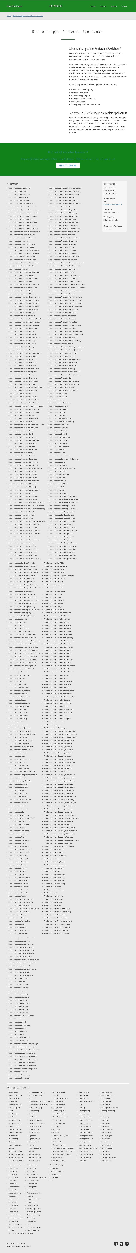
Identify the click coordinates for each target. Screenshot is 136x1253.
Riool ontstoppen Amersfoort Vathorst (22, 235)
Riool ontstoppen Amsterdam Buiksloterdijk (24, 300)
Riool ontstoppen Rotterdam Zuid (55, 715)
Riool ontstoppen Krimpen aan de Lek (22, 771)
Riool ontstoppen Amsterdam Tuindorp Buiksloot (65, 281)
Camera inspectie (14, 1126)
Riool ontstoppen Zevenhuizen (19, 1037)
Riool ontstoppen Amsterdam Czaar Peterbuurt (25, 322)
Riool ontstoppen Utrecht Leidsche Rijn (57, 927)
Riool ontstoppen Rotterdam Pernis (56, 687)
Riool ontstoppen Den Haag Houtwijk (61, 534)
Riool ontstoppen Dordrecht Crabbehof (22, 634)
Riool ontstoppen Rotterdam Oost (56, 678)
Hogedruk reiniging (35, 1108)
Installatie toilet (34, 1129)
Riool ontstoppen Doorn (17, 625)
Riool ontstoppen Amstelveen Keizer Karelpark (25, 250)
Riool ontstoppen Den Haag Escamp (61, 524)
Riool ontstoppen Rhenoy (53, 594)
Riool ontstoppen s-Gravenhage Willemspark (59, 834)
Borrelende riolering (15, 1123)
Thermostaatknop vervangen (37, 1177)
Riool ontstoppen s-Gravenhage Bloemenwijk (59, 740)
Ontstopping (57, 1126)
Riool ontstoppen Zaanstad (18, 1031)
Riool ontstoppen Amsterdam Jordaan (22, 446)
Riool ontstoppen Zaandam (18, 1028)
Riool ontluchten (106, 1145)
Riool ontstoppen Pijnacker (53, 582)
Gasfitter (11, 1148)
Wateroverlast (54, 1168)
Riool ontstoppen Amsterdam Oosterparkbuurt (25, 530)
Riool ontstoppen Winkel (17, 1019)
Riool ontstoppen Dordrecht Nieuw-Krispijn (24, 650)
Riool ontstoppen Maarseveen (19, 846)
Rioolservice (13, 1202)
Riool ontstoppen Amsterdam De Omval (22, 344)
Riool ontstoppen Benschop (58, 415)
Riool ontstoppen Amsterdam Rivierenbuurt (64, 222)
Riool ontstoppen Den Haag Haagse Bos (62, 527)
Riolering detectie (85, 1114)
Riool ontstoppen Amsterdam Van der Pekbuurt (65, 300)
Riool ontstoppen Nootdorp (18, 918)
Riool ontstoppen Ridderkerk (54, 600)
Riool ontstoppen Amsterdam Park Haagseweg (64, 191)
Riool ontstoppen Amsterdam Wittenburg (63, 365)
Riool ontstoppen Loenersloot (19, 821)
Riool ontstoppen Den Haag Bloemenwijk (63, 509)
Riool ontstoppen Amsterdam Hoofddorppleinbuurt (26, 425)
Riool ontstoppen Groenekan (19, 706)
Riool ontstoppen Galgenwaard (19, 691)
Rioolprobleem (14, 1199)
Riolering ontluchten (86, 1136)
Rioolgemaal (13, 1174)
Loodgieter (56, 1095)
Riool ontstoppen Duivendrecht (19, 675)
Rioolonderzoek (14, 1187)
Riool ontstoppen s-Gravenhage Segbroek (58, 809)
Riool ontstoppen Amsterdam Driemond (22, 365)
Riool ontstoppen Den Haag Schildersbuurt (23, 575)
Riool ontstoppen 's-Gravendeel (19, 188)
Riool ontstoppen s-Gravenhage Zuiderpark (59, 846)
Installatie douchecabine (37, 1123)
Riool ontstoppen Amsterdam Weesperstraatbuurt (66, 334)
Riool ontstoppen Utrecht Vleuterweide (22, 963)
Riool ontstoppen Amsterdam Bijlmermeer (23, 294)
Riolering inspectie (85, 1123)
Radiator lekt (57, 1142)
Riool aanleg (105, 1117)
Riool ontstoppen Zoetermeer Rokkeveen (23, 1065)
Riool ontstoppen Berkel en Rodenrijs (61, 422)
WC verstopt (54, 1177)
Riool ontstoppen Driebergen (19, 672)
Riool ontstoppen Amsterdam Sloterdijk (62, 250)
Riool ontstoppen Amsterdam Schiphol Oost (64, 238)
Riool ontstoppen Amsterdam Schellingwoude (64, 228)
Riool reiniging (105, 1154)
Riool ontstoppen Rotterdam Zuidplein (57, 719)
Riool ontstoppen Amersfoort (19, 200)
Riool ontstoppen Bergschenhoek (60, 418)
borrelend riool (14, 1114)
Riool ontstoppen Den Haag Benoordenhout (64, 499)
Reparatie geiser (84, 1092)
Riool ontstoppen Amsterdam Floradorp (22, 384)
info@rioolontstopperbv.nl (113, 204)
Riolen (81, 1104)
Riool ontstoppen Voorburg (18, 994)
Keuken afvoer (34, 1142)
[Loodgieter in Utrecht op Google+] (127, 1243)
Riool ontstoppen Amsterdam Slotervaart (63, 260)
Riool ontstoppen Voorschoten (19, 997)
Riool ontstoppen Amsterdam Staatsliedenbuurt (65, 266)
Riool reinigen (105, 1151)
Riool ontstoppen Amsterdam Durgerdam (23, 372)
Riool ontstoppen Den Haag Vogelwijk (22, 591)
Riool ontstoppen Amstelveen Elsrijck (21, 247)
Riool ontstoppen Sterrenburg (54, 884)
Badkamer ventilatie (15, 1104)
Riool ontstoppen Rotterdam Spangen (57, 700)
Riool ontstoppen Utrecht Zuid (19, 972)
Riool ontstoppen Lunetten (18, 834)
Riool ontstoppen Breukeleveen (59, 446)
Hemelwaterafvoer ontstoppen (39, 1101)
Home (9, 16)
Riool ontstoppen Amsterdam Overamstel (23, 552)
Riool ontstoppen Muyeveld (18, 890)
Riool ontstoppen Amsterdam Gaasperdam (23, 390)
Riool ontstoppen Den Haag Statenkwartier (23, 585)
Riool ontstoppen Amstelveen (19, 241)
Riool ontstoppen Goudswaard (19, 703)
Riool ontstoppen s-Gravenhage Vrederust (58, 824)
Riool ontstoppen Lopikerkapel (19, 831)
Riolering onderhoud (86, 1132)
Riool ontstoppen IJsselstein (18, 765)
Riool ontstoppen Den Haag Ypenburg (22, 607)
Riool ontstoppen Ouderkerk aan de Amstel (59, 575)
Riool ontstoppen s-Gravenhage (55, 728)
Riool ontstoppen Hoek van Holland (21, 740)
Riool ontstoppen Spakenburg (54, 877)
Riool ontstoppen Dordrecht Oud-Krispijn (23, 656)
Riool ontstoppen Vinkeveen (18, 985)
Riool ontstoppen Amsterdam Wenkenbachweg (65, 341)
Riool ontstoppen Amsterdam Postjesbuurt (63, 200)
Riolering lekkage (84, 1129)
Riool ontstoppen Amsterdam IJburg (21, 431)
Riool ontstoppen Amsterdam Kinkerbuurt (23, 462)
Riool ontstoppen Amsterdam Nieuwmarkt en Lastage (27, 509)
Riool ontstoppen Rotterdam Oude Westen (59, 681)
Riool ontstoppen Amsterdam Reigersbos (63, 210)
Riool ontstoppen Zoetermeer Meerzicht (22, 1053)
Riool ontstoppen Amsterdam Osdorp (22, 543)
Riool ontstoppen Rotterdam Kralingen (57, 656)
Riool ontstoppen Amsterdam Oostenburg (23, 527)
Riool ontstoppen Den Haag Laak (60, 540)
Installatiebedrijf (34, 1132)
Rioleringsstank (106, 1101)
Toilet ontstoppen (33, 1180)
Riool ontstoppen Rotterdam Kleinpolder (58, 653)
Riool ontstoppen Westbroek (18, 1012)
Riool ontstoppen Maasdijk (18, 856)
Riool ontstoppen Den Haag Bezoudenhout (63, 502)
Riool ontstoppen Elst (16, 681)
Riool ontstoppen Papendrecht (54, 578)
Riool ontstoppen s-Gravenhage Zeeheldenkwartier (61, 840)
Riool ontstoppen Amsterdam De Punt (22, 350)
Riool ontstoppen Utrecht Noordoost (56, 933)
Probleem (56, 1139)
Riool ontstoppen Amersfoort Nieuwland (23, 222)
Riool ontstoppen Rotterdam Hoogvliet (57, 644)
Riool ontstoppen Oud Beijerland (55, 566)
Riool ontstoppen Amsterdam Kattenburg (23, 459)
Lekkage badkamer (35, 1154)
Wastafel (30, 1233)
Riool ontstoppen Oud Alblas (54, 563)
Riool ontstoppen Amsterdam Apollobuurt (28, 16)
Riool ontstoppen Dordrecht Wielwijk (21, 669)
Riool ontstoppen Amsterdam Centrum (22, 316)
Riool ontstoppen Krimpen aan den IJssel (23, 775)
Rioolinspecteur (14, 1177)
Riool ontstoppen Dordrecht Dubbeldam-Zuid (24, 641)
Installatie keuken (35, 1126)
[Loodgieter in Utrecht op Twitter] (122, 1243)
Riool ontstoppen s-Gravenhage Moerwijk (58, 793)
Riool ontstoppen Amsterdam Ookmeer (22, 515)
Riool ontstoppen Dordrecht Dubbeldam (23, 638)
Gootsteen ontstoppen (16, 1160)
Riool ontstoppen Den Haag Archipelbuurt (63, 496)
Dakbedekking (13, 1136)
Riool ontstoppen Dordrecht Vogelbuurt (22, 666)
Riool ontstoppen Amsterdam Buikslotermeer (24, 306)
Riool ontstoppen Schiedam (53, 859)
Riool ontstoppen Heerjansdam (19, 728)
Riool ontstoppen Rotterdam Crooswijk (57, 625)
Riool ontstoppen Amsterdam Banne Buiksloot (25, 285)
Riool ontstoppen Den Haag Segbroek (22, 578)
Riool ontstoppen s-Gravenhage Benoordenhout (60, 734)
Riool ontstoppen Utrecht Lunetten (56, 930)
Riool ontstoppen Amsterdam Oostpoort (23, 537)
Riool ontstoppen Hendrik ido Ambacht (22, 734)
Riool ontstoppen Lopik (17, 827)
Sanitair (11, 1230)
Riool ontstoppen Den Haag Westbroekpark (24, 600)
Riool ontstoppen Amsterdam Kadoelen (22, 456)
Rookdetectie (13, 1221)
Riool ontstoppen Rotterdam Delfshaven (58, 628)
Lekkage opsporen (35, 1157)
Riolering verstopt (85, 1157)
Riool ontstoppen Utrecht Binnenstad (57, 908)
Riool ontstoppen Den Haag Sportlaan (22, 582)
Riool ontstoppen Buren (57, 462)
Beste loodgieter (14, 1108)
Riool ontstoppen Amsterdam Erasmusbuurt (24, 381)
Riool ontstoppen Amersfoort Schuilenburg (23, 228)
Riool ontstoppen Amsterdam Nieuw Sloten (24, 496)
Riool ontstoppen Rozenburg (54, 722)
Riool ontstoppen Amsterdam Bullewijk (22, 312)
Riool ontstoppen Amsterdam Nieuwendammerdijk (26, 502)
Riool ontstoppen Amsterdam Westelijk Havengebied (67, 347)
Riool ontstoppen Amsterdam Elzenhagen (23, 378)
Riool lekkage (105, 1139)
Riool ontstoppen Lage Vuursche (20, 781)
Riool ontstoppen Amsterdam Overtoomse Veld (65, 188)
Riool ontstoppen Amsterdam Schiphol (62, 235)
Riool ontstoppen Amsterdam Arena (21, 281)
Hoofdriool (32, 1114)
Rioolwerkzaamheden (16, 1218)
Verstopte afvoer (32, 1205)
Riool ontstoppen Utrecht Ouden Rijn (21, 944)
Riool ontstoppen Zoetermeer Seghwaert (23, 1069)
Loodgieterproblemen (60, 1098)
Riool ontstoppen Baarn (57, 400)
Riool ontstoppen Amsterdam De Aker (22, 331)
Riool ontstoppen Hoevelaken (19, 743)
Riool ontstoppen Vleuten (17, 991)
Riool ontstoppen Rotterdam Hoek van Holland (60, 641)
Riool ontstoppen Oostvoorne (19, 930)
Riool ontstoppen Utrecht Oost (19, 941)
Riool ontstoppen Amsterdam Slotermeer (63, 253)
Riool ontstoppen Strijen (52, 887)
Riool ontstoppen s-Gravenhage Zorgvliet (58, 843)
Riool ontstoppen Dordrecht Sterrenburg (23, 659)
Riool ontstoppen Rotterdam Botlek (56, 616)
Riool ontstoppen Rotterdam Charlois (57, 622)
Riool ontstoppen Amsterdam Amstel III (22, 275)
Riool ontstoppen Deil (56, 487)
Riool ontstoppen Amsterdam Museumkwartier (25, 490)
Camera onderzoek (15, 1129)
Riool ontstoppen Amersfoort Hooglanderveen (25, 210)
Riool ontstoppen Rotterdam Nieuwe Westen (59, 666)
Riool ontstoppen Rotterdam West (56, 706)
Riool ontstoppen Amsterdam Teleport (62, 272)
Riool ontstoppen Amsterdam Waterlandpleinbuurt (66, 331)
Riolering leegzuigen (85, 1126)
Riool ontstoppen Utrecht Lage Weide (57, 924)
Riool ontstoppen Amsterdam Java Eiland (23, 443)
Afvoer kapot (13, 1092)
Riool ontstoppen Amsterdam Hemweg (22, 415)
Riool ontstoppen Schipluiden (54, 862)
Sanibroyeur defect (15, 1224)
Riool (102, 1114)
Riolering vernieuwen (86, 1154)
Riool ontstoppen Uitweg (52, 905)
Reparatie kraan (84, 1095)
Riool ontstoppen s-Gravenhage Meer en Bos (59, 790)
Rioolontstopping (15, 1193)
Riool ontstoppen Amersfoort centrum (22, 204)
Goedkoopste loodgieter (17, 1154)
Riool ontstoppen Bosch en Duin (60, 437)
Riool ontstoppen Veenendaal (19, 978)
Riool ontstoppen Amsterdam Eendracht (22, 375)
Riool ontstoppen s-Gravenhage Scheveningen (60, 803)
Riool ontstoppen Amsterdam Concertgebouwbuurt (26, 319)
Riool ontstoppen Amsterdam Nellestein (22, 493)
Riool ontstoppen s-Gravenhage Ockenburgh (59, 800)
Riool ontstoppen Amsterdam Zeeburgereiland (64, 372)
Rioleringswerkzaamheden (110, 1108)
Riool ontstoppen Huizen (17, 762)
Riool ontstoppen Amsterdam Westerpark (63, 353)
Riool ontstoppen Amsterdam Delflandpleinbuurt (25, 353)
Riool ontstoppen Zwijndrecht (19, 1078)
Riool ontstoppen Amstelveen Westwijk (22, 266)
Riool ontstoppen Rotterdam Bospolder (57, 613)
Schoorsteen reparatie (16, 1233)
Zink (51, 1180)
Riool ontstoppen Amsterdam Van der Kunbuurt (65, 297)
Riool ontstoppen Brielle (57, 449)
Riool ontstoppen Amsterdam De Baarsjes (23, 334)
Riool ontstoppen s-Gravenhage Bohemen (58, 743)
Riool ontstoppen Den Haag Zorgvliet (21, 613)
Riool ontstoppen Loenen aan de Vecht (22, 818)
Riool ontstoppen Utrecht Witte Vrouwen (23, 969)
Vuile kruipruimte (33, 1230)
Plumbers (56, 1132)
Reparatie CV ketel (59, 1160)
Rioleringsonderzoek (108, 1095)
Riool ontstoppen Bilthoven (58, 428)
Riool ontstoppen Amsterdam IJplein (21, 434)
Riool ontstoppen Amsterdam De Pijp (21, 347)
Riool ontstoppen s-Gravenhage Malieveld (58, 784)
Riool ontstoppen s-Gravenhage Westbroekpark (60, 831)
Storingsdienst (32, 1171)
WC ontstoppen (55, 1174)
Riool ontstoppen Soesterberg (54, 874)
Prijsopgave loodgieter (60, 1136)
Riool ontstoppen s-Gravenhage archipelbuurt (60, 731)
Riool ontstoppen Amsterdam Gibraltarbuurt (24, 400)
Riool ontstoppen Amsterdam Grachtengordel (24, 403)
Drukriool (12, 1142)
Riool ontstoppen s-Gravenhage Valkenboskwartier (61, 818)
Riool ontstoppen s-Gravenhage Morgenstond (60, 796)
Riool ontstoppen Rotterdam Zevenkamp (58, 712)
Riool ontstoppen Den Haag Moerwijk (22, 563)
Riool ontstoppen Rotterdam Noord (56, 669)
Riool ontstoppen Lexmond (18, 809)
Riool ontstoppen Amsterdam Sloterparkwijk (64, 256)
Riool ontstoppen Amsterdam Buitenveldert (24, 309)
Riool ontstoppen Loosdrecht (19, 824)
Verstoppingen (32, 1202)
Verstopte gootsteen (34, 1209)
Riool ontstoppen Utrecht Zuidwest (21, 975)
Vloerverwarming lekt (34, 1227)
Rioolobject (12, 1184)
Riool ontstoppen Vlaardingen (19, 988)
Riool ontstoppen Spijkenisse (54, 880)
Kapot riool (32, 1136)
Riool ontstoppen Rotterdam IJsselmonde (58, 647)
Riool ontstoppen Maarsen (18, 843)
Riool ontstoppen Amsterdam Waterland (62, 328)
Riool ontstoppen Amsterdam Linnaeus (22, 471)
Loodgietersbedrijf (59, 1101)
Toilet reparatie (32, 1187)
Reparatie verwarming (86, 1101)
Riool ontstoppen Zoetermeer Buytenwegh (23, 1044)
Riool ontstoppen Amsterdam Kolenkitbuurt (24, 465)
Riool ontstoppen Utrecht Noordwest (21, 938)
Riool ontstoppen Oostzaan (18, 933)
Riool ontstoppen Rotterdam (54, 610)
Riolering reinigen (85, 1142)
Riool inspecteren (106, 1129)
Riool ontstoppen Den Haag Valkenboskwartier (25, 588)
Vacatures (30, 1196)
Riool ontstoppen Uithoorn (53, 902)
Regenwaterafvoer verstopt (62, 1154)
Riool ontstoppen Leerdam (18, 793)
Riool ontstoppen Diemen (17, 622)
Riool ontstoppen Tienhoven (54, 896)
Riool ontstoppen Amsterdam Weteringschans (64, 359)
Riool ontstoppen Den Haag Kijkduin (61, 537)
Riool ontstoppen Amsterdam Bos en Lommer (24, 297)
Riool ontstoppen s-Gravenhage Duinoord (58, 753)
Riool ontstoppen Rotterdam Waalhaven (58, 703)
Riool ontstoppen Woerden (18, 1022)
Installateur (32, 1117)
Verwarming (31, 1218)
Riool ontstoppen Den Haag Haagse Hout (63, 530)
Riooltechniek (13, 1212)
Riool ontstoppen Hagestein (18, 715)
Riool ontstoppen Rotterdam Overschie (57, 684)
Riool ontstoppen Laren (17, 790)
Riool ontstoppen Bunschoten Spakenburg (63, 459)
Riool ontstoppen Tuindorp (53, 899)
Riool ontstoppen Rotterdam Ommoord (57, 675)
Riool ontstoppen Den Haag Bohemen (62, 512)
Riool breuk (105, 1120)
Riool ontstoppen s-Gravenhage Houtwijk (58, 765)
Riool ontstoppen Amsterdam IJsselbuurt (23, 437)
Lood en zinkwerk (59, 1092)
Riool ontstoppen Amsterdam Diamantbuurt (24, 356)
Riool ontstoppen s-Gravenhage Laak (57, 771)
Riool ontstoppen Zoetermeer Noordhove (23, 1056)
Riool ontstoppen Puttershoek (54, 585)
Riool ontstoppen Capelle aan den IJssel (62, 468)
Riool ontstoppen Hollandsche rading (21, 747)
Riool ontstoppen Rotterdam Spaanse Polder (59, 697)
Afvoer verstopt (14, 1098)
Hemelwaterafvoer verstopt (38, 1104)
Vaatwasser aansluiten (34, 1193)
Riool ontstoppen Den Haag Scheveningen (23, 572)
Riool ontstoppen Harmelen (18, 722)
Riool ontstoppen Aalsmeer (18, 191)
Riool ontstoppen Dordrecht (18, 628)
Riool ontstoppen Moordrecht (19, 887)
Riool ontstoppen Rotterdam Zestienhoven (59, 709)
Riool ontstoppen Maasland (18, 859)
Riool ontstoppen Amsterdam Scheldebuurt (63, 225)
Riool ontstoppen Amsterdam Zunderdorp (63, 390)
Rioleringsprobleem (107, 1098)
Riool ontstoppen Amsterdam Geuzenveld (23, 397)
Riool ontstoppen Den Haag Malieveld (62, 552)
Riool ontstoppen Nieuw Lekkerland (21, 899)
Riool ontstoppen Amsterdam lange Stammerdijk (25, 468)
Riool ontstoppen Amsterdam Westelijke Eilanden (66, 350)
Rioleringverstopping (108, 1111)
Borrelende (12, 1117)
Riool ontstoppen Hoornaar (18, 753)
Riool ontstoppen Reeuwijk (53, 588)
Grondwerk (32, 1098)
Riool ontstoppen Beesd (57, 412)
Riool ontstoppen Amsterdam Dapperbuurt (23, 328)
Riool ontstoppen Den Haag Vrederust (22, 594)
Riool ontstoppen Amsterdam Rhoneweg (63, 213)
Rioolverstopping (14, 1215)
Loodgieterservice (59, 1104)
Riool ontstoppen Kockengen (19, 768)
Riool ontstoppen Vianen (17, 981)
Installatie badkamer (35, 1120)
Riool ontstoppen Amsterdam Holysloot (22, 422)
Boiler (11, 1111)
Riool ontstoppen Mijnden (18, 874)
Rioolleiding (13, 1180)
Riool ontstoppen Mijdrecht (18, 871)
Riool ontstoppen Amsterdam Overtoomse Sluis (25, 559)
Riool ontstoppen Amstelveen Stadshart (22, 260)
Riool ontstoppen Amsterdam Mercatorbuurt (24, 481)
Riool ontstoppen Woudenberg (19, 1025)
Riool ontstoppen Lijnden (17, 812)
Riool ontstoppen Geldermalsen (20, 697)
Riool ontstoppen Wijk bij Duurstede (21, 1016)
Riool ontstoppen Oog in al (18, 927)
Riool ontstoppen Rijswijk (53, 607)
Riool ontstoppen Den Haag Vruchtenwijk (23, 597)
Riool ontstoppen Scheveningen (55, 856)
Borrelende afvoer (15, 1120)
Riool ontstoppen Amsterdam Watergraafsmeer (65, 325)
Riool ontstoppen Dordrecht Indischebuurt (23, 644)
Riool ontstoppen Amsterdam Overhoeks (23, 555)
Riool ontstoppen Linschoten (19, 815)
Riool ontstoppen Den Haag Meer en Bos (63, 559)
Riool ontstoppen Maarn (17, 837)
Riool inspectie (106, 1132)
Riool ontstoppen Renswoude (54, 591)
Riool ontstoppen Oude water (54, 572)
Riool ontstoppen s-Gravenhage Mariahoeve (59, 787)
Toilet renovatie (32, 1184)
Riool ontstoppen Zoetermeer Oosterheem (23, 1059)
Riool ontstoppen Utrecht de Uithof (56, 918)
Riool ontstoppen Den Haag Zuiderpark (22, 616)
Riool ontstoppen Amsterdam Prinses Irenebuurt (65, 204)
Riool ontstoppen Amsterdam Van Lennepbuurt (65, 303)
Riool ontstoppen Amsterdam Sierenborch (63, 241)
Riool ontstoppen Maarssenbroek (20, 849)
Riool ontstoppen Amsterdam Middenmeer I (24, 484)
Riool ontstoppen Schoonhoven (55, 865)
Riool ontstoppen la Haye (17, 778)
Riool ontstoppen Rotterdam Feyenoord (58, 634)
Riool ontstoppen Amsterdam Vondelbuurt (63, 322)
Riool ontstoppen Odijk (17, 924)
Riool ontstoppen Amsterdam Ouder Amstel (24, 549)
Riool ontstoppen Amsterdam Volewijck (62, 319)
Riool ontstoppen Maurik (17, 865)
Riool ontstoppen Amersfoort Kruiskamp (23, 216)
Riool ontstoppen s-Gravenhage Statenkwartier (60, 815)
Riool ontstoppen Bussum (58, 465)
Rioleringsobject (106, 1092)
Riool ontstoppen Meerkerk (18, 868)
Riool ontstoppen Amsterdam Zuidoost (62, 387)
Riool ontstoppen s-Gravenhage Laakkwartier (59, 775)
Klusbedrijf (32, 1145)
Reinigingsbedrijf (58, 1157)
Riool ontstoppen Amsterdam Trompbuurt (63, 278)
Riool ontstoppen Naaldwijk (18, 893)
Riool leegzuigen (106, 1136)
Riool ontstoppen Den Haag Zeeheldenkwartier (25, 610)
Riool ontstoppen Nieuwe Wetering (21, 902)
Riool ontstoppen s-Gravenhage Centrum (58, 747)
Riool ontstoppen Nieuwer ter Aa (20, 905)
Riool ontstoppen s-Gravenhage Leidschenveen (60, 778)
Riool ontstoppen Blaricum (58, 431)
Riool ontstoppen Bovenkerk (58, 440)
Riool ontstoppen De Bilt (57, 478)
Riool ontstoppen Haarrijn (18, 709)
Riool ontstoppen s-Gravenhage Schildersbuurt (60, 806)
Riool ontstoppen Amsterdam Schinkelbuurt (64, 232)
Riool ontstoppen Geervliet (18, 694)
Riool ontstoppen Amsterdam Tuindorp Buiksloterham (67, 285)
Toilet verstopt (32, 1190)
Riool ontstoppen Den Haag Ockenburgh (23, 569)
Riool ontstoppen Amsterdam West (61, 344)
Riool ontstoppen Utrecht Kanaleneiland (58, 921)
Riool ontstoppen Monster (18, 880)
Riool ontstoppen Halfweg (18, 719)
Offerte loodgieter (59, 1111)
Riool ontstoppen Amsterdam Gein (21, 393)
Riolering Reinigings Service (88, 1148)
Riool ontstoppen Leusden (18, 806)
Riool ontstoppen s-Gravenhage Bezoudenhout (60, 737)
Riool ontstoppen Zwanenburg (19, 1075)
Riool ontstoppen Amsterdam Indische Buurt (24, 440)
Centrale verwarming (16, 1132)
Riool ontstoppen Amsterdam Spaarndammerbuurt (66, 263)
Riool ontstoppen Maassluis (18, 862)
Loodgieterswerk (58, 1108)
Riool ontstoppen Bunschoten (59, 456)
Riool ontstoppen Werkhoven (19, 1009)
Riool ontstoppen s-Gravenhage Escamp (58, 756)
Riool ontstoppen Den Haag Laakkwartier (63, 543)
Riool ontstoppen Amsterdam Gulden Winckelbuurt (26, 406)
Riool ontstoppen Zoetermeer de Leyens (22, 1047)
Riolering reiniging (85, 1145)
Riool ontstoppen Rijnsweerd (54, 603)
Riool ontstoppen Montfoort (18, 884)
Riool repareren (106, 1160)
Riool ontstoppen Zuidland (18, 1072)
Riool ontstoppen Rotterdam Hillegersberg (58, 638)
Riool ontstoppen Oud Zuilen (54, 569)
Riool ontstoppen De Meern (58, 484)
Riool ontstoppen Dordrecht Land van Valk (23, 647)
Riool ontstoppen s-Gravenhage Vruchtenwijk (59, 827)
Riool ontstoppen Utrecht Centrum (56, 915)
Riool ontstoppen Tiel (51, 893)
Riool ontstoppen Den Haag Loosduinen (62, 549)
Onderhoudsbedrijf (59, 1114)
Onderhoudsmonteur (60, 1117)
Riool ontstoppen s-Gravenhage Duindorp (58, 750)
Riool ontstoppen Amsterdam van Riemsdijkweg (65, 306)
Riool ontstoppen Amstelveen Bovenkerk (23, 244)
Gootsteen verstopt (35, 1095)
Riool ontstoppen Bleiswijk (58, 434)
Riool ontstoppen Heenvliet (18, 725)
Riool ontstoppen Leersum (18, 796)
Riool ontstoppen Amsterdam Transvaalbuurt (64, 275)
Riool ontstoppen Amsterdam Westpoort (62, 356)
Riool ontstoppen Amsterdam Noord (21, 512)
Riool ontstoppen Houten (17, 756)
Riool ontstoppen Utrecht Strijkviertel (21, 953)
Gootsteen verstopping (36, 1092)
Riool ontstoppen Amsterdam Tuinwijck (62, 294)
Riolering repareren (85, 1151)
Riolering (82, 1108)
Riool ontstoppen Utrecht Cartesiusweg (57, 912)
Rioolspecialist (13, 1205)
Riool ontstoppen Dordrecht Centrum (21, 631)
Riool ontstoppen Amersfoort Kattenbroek (23, 213)
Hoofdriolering (34, 1111)
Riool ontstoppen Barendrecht (59, 406)
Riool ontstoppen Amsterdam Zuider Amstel (64, 384)
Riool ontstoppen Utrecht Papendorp (21, 950)
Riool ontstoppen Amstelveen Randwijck (23, 256)
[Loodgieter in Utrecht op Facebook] (116, 1243)
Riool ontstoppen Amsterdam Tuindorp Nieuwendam (67, 288)
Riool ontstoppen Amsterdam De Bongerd (23, 341)
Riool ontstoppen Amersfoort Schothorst (23, 225)
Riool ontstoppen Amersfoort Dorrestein (22, 207)
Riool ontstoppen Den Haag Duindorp (62, 518)
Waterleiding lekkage (57, 1165)
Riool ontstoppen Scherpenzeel (55, 852)
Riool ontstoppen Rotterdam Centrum (57, 619)
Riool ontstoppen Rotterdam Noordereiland (59, 672)
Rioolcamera (13, 1171)
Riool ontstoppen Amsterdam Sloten (61, 247)
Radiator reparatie (59, 1145)
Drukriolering (13, 1139)
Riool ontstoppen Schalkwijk (54, 849)
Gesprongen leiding (15, 1151)
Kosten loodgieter (35, 1148)
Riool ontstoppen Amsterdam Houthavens (23, 428)
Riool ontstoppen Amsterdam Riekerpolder (63, 216)
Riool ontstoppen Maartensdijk (19, 852)
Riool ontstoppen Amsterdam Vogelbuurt (63, 312)
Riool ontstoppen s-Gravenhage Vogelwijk (58, 821)
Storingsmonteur (32, 1174)
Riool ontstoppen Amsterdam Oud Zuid (22, 546)
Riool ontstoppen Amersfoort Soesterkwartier (24, 232)
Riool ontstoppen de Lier (57, 481)
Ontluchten (57, 1120)
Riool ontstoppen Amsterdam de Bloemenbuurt (25, 337)
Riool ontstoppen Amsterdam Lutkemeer (23, 474)
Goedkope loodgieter (16, 1157)
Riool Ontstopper (14, 6)
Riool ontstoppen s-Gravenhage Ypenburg (58, 837)
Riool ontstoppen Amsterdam (19, 269)
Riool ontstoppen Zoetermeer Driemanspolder (24, 1050)
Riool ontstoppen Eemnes (17, 678)
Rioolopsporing (14, 1196)
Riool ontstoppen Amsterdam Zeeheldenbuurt (64, 375)
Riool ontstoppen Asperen (58, 393)
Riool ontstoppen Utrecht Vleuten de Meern (24, 960)
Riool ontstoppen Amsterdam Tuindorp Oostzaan (65, 291)
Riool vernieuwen (15, 1165)
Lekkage (31, 1151)
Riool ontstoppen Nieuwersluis (19, 912)
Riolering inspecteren (86, 1120)
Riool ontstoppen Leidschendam (20, 800)
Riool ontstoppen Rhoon (52, 597)
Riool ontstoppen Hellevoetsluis (20, 731)
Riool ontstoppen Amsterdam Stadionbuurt (63, 269)
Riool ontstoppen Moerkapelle (19, 877)
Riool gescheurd (106, 1126)
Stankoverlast (31, 1168)
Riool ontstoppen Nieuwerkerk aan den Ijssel (24, 908)
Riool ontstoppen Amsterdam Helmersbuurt (24, 412)
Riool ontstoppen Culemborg (59, 474)
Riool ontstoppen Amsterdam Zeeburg (62, 369)
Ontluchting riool (59, 1123)
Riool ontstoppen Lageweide (18, 784)
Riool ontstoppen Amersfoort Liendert (22, 219)
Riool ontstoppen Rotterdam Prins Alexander (59, 691)
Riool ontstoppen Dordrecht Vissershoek (23, 663)
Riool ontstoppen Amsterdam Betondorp (23, 288)
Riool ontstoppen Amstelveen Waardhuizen (24, 263)
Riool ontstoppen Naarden (18, 896)
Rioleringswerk (106, 1104)
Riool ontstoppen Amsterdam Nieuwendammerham (26, 506)
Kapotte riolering (34, 1139)
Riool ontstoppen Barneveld (58, 409)
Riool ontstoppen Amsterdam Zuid (60, 378)
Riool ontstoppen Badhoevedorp (60, 403)
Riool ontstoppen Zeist (16, 1034)
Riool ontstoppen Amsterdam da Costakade (24, 325)
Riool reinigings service (108, 1157)
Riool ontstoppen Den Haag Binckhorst (62, 506)
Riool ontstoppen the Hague (54, 890)
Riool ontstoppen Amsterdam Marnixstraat (23, 478)
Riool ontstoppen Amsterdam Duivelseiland (24, 369)
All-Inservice (13, 1101)
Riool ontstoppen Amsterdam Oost (21, 518)
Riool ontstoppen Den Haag (58, 493)
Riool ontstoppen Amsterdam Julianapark (23, 449)
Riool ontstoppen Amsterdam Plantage (62, 197)
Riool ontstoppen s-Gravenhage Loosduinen (59, 781)
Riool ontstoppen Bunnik (57, 453)
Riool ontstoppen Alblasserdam (19, 194)
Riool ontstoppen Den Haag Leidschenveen (63, 546)
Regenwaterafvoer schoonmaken (64, 1151)
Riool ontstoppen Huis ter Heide (20, 759)
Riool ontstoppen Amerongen (19, 197)
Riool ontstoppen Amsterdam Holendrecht (23, 418)
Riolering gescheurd (85, 1117)
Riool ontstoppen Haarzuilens (19, 712)
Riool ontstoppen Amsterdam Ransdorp (62, 207)
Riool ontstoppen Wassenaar (18, 1006)
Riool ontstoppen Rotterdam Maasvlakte (58, 663)
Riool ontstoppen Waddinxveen (20, 1003)
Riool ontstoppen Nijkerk (17, 915)
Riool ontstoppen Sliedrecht (53, 868)
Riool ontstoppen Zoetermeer (19, 1041)
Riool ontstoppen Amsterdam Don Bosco (23, 362)
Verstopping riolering (34, 1199)
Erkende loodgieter (15, 1145)
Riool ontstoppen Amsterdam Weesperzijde (63, 337)
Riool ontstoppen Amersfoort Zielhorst (22, 238)
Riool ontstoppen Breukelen (58, 443)
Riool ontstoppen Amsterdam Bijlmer (21, 291)
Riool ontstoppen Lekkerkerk (19, 803)
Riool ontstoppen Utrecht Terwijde (20, 956)
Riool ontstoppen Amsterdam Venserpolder (63, 309)
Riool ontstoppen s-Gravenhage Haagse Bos (59, 759)
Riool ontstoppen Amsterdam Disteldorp (23, 359)
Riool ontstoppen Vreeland (18, 1000)
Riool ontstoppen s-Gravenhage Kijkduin (58, 768)
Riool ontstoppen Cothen (57, 471)
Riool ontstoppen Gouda (17, 700)
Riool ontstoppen (107, 1148)
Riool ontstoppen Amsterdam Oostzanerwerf (24, 540)
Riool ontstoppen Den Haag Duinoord (62, 521)
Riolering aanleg (84, 1111)
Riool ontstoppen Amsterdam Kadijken (22, 453)
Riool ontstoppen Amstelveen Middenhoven (24, 253)
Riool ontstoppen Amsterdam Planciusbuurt (64, 194)
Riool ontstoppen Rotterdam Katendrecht (58, 650)
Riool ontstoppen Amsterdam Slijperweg (62, 244)
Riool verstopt (13, 1168)
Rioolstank (12, 1209)
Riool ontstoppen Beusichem (59, 425)
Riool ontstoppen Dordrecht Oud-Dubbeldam (24, 653)
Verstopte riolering (33, 1215)
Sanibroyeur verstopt (16, 1227)
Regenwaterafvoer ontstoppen (63, 1148)
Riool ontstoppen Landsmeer (19, 787)
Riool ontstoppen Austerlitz (58, 397)
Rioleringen (82, 1160)
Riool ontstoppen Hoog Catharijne (20, 750)
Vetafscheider (31, 1221)
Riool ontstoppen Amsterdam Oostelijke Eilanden (26, 524)
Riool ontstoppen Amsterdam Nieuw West (23, 499)
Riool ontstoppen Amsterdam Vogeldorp (62, 316)
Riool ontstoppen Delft (56, 490)
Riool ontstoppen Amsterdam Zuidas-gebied (64, 381)
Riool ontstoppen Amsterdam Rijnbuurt (62, 219)
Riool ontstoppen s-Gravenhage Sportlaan (58, 812)
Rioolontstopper (14, 1190)
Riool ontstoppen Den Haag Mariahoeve (62, 555)
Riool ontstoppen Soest (52, 871)
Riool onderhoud (106, 1142)
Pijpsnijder (56, 1129)
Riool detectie (105, 1123)
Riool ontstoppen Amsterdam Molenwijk (23, 487)
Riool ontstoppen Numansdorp (19, 921)
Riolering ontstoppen (86, 1139)
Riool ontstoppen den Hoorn (19, 619)
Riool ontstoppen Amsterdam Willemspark (63, 362)
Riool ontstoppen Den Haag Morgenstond (23, 566)
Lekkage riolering (34, 1160)
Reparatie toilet (84, 1098)
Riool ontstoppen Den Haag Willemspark (23, 603)
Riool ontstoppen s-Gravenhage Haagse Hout (59, 762)
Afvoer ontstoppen (15, 1095)
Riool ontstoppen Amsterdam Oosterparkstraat (25, 534)
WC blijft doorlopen (56, 1171)
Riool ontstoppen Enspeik (17, 684)
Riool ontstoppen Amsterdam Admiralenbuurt (24, 272)
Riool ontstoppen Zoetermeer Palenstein (23, 1062)
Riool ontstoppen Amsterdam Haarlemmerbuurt (25, 409)
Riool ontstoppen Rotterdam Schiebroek (58, 694)
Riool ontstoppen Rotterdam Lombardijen (58, 659)
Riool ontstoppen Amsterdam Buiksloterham (24, 303)
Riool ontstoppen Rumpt (52, 725)
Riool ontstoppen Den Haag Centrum (61, 515)
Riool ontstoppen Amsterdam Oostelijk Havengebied (27, 521)
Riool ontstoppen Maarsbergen (19, 840)
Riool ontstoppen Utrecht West (19, 966)
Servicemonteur (32, 1165)
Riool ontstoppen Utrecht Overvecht (21, 947)
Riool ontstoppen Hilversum (18, 737)
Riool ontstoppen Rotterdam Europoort (57, 631)
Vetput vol (30, 1224)
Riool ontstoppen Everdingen (19, 687)
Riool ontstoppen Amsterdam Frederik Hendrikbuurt (27, 387)
